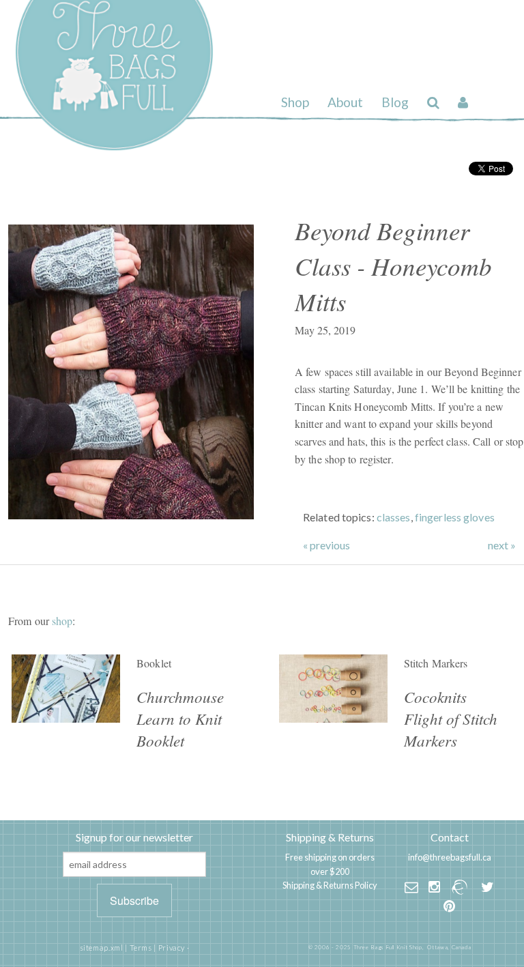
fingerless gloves (455, 516)
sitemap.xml (101, 947)
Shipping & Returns (330, 837)
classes (394, 516)
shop (62, 621)
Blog (395, 102)
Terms (141, 947)
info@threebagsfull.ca (449, 857)
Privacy (171, 947)
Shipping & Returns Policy (329, 885)
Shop (295, 102)
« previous (326, 545)
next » (502, 545)
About (345, 102)
